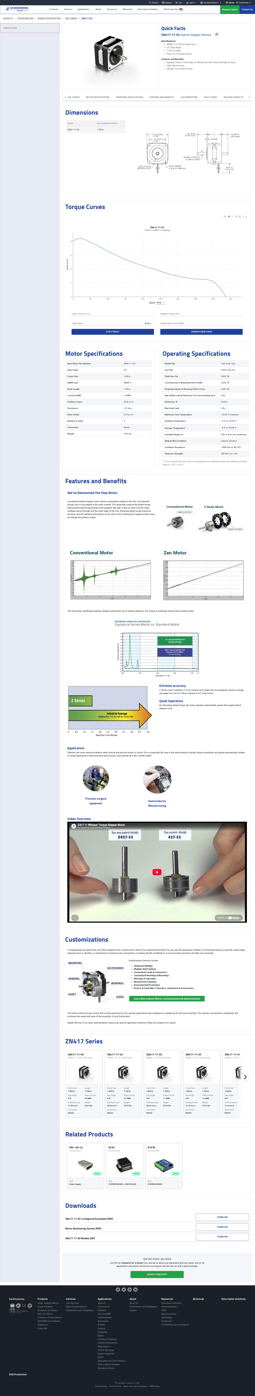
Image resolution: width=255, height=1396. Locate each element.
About (98, 9)
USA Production (171, 9)
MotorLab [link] (198, 1299)
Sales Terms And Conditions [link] (135, 1386)
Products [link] (43, 1299)
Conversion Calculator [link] (171, 1303)
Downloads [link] (166, 1321)
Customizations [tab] (188, 97)
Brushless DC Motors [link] (48, 1310)
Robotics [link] (102, 1310)
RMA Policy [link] (155, 1386)
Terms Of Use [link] (115, 1386)
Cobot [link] (100, 1357)
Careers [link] (133, 1310)
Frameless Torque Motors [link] (50, 1317)
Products (54, 9)
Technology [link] (166, 1317)
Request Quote (229, 9)
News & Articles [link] (168, 1314)
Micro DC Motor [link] (45, 1314)
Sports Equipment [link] (106, 1353)
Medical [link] (101, 1303)
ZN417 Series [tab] (210, 97)
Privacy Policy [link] (101, 1386)
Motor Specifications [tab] (97, 97)
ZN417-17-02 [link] (73, 130)
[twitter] (124, 1289)
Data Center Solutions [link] (234, 1299)
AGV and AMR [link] (104, 1314)
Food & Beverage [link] (106, 1350)
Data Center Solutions (147, 9)
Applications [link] (105, 1299)
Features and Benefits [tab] (161, 97)
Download (222, 1217)
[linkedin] (118, 1289)
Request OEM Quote (157, 1274)
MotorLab (127, 9)
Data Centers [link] (104, 1346)
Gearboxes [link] (43, 1324)
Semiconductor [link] (105, 1317)
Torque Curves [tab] (71, 97)
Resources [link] (167, 1299)
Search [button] (155, 2)
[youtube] (135, 1289)
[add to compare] (216, 34)
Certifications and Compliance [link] (80, 1310)
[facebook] (130, 1289)
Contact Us (247, 9)
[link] (14, 9)
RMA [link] (163, 1310)
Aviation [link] (101, 1324)
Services (68, 9)
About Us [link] (134, 1303)
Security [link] (101, 1328)
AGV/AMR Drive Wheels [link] (49, 1321)
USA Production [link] (18, 1374)
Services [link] (71, 1299)
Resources (112, 9)
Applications (84, 9)
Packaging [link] (102, 1332)
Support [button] (168, 2)
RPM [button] (159, 302)
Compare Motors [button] (210, 2)
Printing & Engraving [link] (107, 1339)
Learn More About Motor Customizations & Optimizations (167, 999)
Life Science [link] (103, 1306)
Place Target (113, 331)
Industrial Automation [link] (107, 1343)
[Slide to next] (245, 1077)
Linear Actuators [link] (45, 1306)
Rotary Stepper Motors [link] (48, 1303)
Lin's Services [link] (72, 1303)
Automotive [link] (103, 1321)
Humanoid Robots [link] (106, 1368)
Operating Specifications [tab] (129, 97)
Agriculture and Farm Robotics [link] (112, 1361)
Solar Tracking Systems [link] (109, 1364)
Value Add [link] (42, 1328)
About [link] (133, 1299)
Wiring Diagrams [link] (169, 1306)
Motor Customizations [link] (76, 1306)
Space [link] (101, 1335)
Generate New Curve (201, 331)
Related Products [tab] (233, 97)
